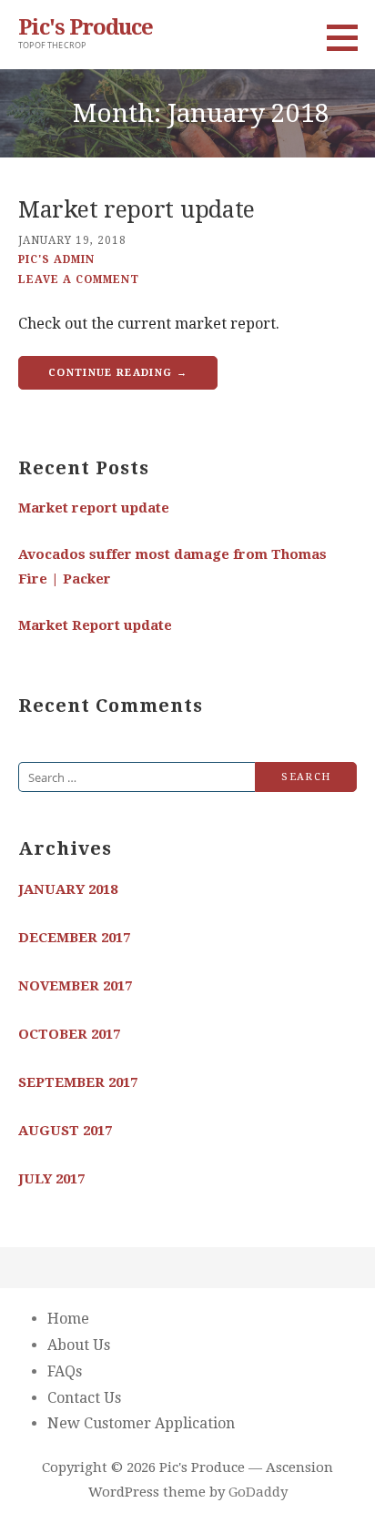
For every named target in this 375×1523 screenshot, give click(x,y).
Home (68, 1318)
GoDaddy (258, 1492)
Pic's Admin (56, 259)
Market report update (136, 210)
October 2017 (69, 1034)
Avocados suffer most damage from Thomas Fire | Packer (172, 566)
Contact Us (84, 1397)
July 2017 (51, 1179)
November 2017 (75, 986)
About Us (78, 1345)
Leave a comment (78, 279)
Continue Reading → (118, 373)
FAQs (64, 1371)
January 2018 (67, 889)
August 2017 (65, 1130)
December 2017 (74, 937)
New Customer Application (141, 1423)
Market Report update (95, 625)
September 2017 (77, 1082)
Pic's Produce (85, 27)
